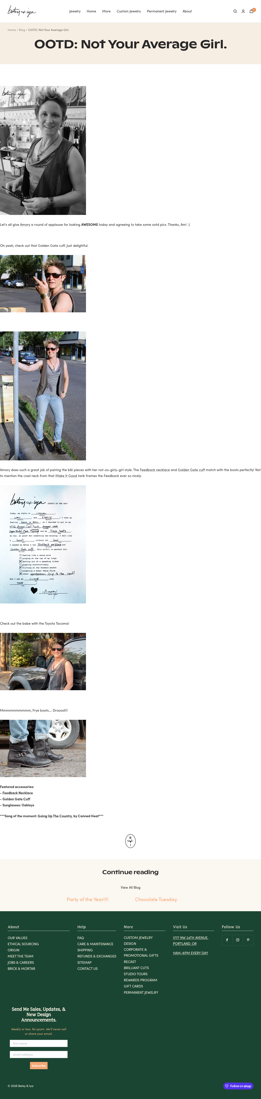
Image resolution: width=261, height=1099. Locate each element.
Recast (130, 961)
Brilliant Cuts (136, 967)
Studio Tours (136, 974)
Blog (22, 30)
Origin (13, 950)
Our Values (17, 937)
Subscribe (39, 1065)
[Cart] (251, 11)
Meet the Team (20, 956)
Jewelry (75, 11)
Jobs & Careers (21, 962)
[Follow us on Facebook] (227, 940)
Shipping (85, 950)
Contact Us (87, 968)
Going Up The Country (55, 815)
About (187, 11)
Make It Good (66, 475)
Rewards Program (140, 980)
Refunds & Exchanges (96, 956)
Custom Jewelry (129, 11)
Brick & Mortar (21, 968)
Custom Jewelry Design (138, 940)
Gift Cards (133, 986)
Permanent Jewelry (162, 11)
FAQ (80, 937)
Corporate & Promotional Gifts (141, 952)
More (106, 11)
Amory (25, 224)
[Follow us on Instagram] (237, 940)
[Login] (243, 11)
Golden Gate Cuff (16, 798)
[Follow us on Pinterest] (248, 940)
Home (91, 11)
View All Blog (130, 887)
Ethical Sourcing (23, 944)
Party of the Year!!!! (88, 899)
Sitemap (84, 962)
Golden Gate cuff (191, 469)
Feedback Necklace (17, 792)
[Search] (235, 11)
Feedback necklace (155, 469)
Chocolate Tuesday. (156, 899)
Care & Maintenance (95, 944)
